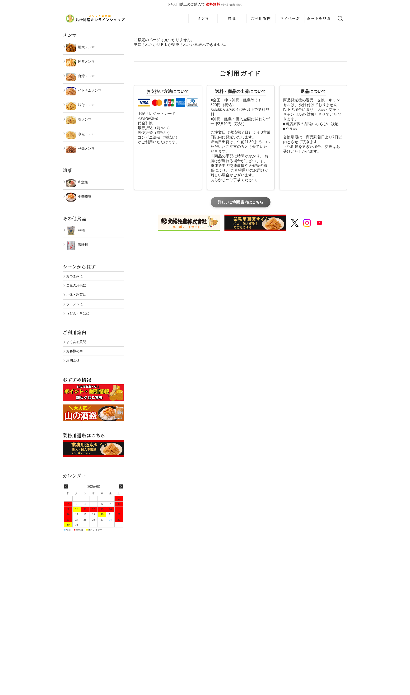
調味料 (83, 245)
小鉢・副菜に (76, 294)
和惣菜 (83, 182)
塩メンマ (84, 119)
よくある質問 (76, 342)
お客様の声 (74, 351)
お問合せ (72, 360)
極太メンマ (86, 47)
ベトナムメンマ (89, 90)
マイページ (290, 18)
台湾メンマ (86, 76)
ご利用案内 (261, 18)
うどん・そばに (77, 313)
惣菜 (232, 18)
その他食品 (74, 218)
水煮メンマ (86, 134)
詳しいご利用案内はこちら (240, 202)
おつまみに (74, 276)
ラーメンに (74, 304)
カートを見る (319, 18)
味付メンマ (86, 105)
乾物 (81, 230)
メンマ (203, 18)
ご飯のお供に (76, 285)
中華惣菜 (84, 196)
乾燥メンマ (86, 148)
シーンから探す (79, 266)
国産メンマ (86, 61)
